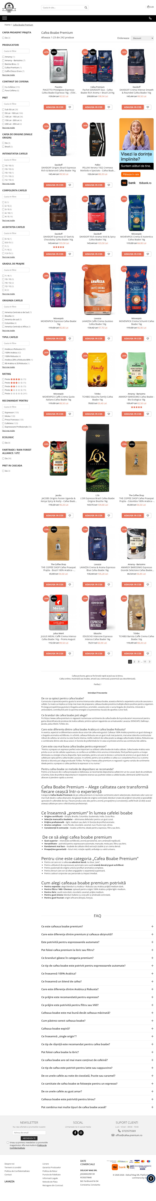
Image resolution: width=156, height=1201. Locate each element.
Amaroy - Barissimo (14, 60)
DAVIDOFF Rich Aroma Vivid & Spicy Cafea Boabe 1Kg (97, 238)
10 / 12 (8, 169)
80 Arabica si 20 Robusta (16, 363)
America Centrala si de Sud (17, 312)
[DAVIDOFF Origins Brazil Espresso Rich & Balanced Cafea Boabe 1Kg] (58, 139)
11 (145, 661)
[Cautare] (86, 7)
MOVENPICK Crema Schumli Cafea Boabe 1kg (136, 322)
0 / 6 (7, 238)
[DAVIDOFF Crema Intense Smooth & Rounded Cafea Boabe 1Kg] (136, 66)
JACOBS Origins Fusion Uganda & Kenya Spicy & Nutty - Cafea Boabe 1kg (58, 500)
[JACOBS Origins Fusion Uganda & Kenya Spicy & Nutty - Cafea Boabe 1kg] (58, 458)
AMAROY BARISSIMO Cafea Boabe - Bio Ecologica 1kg (136, 398)
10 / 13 (8, 172)
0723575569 (128, 1130)
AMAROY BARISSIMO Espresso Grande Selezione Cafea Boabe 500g (136, 569)
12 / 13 (8, 179)
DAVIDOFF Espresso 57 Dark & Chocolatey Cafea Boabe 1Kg (58, 238)
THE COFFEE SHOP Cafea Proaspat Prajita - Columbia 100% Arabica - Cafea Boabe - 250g (136, 500)
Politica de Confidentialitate (17, 1171)
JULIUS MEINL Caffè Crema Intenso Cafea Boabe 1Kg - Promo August (58, 638)
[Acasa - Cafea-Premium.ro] (17, 7)
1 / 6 (7, 249)
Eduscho (97, 633)
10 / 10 (8, 165)
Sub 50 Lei (9, 109)
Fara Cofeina (10, 90)
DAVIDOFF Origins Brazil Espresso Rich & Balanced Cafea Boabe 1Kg (58, 169)
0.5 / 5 (7, 242)
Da (6, 37)
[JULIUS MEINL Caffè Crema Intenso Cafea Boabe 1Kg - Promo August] (58, 612)
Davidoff (136, 87)
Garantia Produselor (52, 1167)
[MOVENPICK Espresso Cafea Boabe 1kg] (58, 290)
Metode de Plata (50, 1181)
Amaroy (8, 56)
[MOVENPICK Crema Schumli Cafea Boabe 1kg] (136, 289)
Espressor (9, 412)
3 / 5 (7, 209)
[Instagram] (81, 1132)
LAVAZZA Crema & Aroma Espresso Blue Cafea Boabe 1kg (97, 569)
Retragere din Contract (53, 1185)
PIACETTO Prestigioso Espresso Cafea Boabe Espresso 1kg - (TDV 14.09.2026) (58, 91)
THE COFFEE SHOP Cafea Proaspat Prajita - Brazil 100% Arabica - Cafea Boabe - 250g (58, 569)
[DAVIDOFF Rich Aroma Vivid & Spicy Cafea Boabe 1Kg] (97, 213)
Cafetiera (9, 423)
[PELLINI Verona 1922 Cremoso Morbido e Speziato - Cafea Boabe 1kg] (97, 139)
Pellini (97, 164)
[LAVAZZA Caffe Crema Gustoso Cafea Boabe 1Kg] (97, 289)
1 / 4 (7, 275)
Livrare (46, 1163)
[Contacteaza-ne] (150, 18)
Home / (8, 24)
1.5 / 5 (7, 253)
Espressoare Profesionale (16, 426)
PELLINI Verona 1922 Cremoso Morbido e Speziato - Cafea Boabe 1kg (97, 169)
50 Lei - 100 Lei (11, 113)
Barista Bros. (10, 64)
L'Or (97, 495)
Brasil (7, 146)
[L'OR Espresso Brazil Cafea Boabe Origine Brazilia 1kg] (97, 458)
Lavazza (97, 318)
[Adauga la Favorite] (69, 107)
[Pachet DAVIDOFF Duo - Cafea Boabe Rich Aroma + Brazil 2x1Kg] (97, 66)
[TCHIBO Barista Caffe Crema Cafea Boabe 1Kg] (136, 612)
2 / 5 (7, 205)
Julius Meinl (58, 633)
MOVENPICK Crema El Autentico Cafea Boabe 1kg (136, 238)
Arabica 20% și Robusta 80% (17, 359)
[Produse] (5, 19)
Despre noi (9, 1163)
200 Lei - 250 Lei (12, 124)
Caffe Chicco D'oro (13, 71)
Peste (8, 379)
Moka (7, 416)
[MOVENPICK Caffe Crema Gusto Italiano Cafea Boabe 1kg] (58, 370)
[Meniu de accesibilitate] (151, 1178)
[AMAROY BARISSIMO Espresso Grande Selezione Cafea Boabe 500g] (136, 543)
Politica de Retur (50, 1171)
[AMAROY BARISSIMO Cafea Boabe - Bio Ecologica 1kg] (136, 370)
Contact (8, 1174)
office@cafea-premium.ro (128, 1135)
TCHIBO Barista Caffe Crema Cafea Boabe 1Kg (136, 638)
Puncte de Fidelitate (51, 1174)
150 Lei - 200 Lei (12, 120)
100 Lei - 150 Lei (12, 116)
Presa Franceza (12, 419)
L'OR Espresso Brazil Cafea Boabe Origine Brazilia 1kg (97, 500)
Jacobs (58, 495)
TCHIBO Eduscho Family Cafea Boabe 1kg (97, 398)
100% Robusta (11, 356)
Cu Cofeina (10, 87)
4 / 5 (7, 216)
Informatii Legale (50, 1178)
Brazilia (8, 316)
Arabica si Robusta (13, 349)
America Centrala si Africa (16, 326)
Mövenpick (136, 233)
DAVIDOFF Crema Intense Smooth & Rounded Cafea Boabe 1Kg (137, 91)
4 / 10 (7, 213)
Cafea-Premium (12, 67)
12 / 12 (8, 286)
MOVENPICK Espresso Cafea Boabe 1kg (58, 322)
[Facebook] (75, 1132)
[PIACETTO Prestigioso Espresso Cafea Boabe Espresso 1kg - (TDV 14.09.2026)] (58, 66)
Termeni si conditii (13, 1167)
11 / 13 (8, 176)
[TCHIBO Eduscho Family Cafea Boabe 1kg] (97, 370)
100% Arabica (11, 352)
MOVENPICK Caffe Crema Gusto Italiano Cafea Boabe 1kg (58, 398)
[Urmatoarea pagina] (149, 662)
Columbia (9, 323)
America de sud (12, 319)
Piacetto (58, 87)
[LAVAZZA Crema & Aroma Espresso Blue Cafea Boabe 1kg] (97, 543)
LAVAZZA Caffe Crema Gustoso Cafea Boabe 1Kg (97, 322)
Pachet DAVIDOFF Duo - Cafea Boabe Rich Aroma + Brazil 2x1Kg (97, 91)
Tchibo (97, 393)
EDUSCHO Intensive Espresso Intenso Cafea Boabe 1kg (97, 638)
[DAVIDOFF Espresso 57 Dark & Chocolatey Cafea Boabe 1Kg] (58, 213)
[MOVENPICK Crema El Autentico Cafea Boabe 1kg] (136, 213)
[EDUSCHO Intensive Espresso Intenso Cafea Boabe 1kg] (97, 612)
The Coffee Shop (136, 495)
